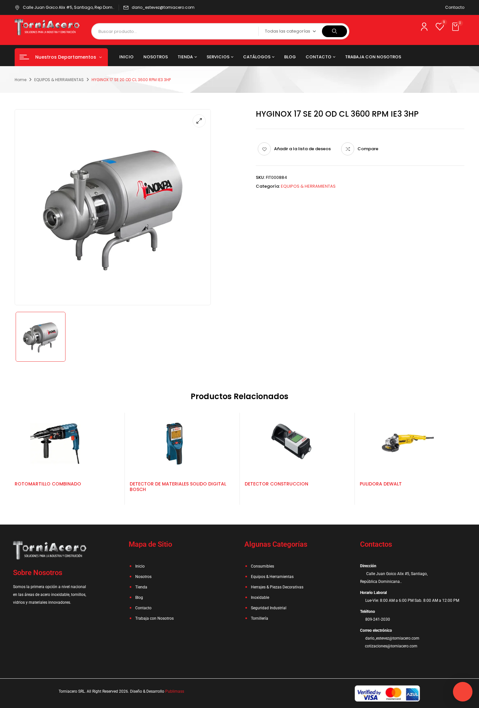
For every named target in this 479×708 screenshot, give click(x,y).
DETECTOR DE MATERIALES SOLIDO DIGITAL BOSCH (178, 487)
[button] (456, 27)
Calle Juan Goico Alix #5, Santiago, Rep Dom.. (68, 7)
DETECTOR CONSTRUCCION (276, 484)
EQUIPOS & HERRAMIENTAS (59, 79)
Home (20, 79)
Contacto (454, 7)
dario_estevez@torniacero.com (163, 7)
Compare (367, 149)
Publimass (174, 691)
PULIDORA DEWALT (381, 484)
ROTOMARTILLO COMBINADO (48, 484)
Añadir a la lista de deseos (302, 149)
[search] (334, 31)
